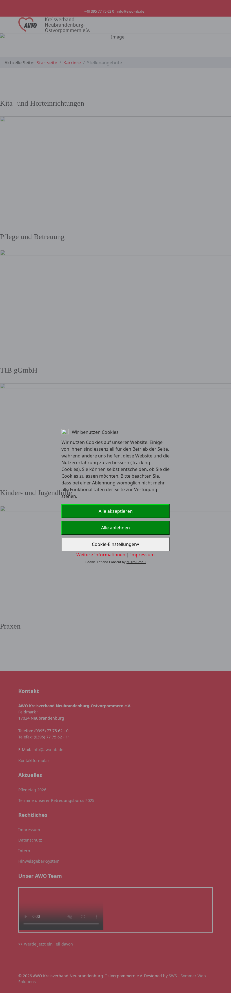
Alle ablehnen (115, 528)
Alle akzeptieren (116, 511)
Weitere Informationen (100, 555)
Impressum (142, 555)
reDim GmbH (136, 562)
